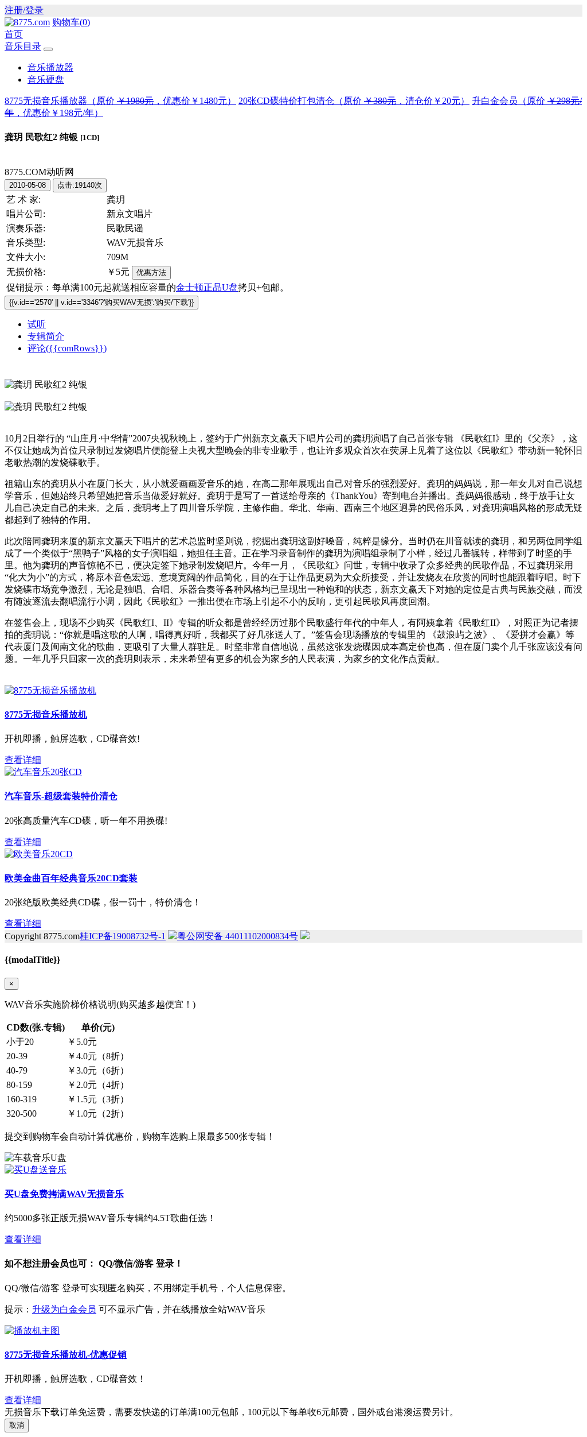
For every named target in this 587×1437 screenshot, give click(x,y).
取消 (16, 1425)
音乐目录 (23, 46)
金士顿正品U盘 (207, 287)
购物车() (71, 22)
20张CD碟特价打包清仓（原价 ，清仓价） (353, 101)
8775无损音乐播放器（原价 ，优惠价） (120, 101)
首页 (14, 34)
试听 (37, 324)
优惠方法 (151, 272)
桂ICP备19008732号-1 (123, 936)
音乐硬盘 (46, 79)
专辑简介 (46, 336)
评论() (67, 348)
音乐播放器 (50, 67)
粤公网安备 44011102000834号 (237, 936)
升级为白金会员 (64, 1309)
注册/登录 (24, 10)
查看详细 (23, 760)
